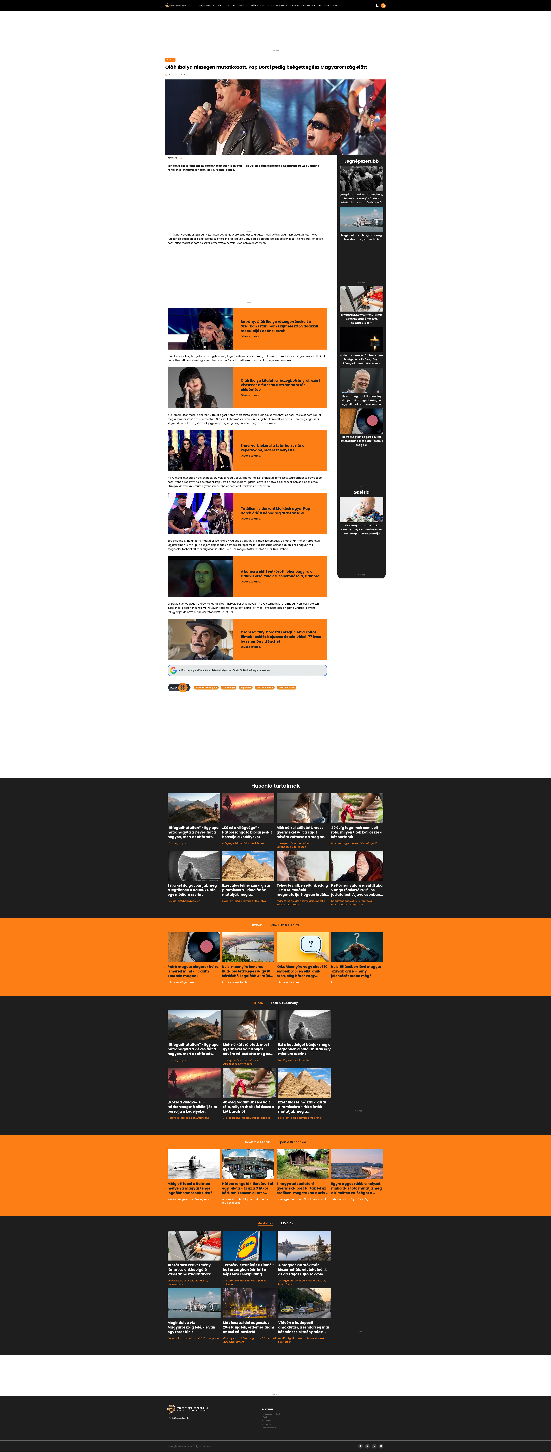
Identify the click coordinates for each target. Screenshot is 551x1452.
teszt (298, 982)
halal (186, 901)
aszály (350, 1199)
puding (262, 1280)
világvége (228, 843)
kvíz (170, 982)
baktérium (229, 1284)
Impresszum (266, 1420)
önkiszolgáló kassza (195, 1280)
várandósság (285, 847)
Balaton (172, 1199)
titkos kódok (239, 1199)
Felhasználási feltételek (271, 1413)
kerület (244, 982)
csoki (254, 1280)
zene (191, 982)
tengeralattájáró (188, 1199)
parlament (237, 1342)
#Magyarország (288, 1280)
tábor (306, 1199)
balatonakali (318, 1199)
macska (281, 901)
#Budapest (230, 1338)
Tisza (289, 1284)
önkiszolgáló (175, 1280)
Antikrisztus (257, 843)
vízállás (202, 1338)
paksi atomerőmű (186, 1338)
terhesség (300, 847)
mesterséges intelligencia (347, 904)
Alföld (311, 1280)
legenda (205, 1199)
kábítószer (284, 1342)
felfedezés (292, 904)
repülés (226, 1199)
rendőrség (284, 1338)
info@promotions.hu (180, 1418)
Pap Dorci (245, 687)
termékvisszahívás (239, 1280)
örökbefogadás (369, 843)
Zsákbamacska (265, 687)
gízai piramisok (243, 901)
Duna (171, 1338)
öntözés (320, 1280)
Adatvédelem (267, 1424)
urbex (280, 1199)
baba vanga (338, 901)
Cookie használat (269, 1427)
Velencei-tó (338, 1199)
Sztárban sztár (287, 687)
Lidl (225, 1280)
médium (195, 901)
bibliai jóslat (242, 843)
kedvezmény (175, 1284)
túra (170, 843)
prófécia (367, 901)
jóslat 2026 (354, 901)
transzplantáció (286, 843)
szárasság (361, 1199)
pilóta (250, 1199)
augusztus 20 (257, 1338)
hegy (177, 843)
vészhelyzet (262, 1199)
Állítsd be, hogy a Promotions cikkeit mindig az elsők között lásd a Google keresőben (224, 670)
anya (310, 843)
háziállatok (294, 901)
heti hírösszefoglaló (206, 687)
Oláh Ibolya (229, 687)
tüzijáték (243, 1338)
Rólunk (264, 1417)
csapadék (214, 1338)
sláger (184, 982)
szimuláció (308, 901)
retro (176, 982)
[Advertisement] (275, 31)
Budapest (233, 982)
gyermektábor (293, 1199)
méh (299, 843)
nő (304, 843)
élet (179, 901)
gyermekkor (351, 843)
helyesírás (288, 982)
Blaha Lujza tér (300, 1338)
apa (183, 843)
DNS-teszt (337, 843)
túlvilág (172, 901)
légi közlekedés (231, 1203)
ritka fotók (260, 901)
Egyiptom (227, 901)
